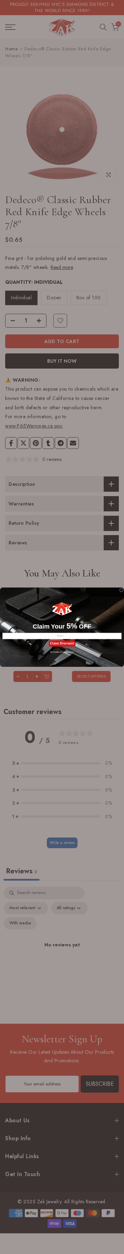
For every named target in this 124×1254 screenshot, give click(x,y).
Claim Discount (62, 643)
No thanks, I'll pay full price (62, 652)
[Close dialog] (121, 590)
